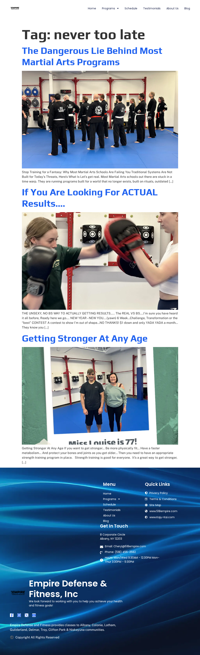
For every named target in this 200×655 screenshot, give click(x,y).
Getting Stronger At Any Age (85, 338)
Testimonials (152, 8)
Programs (108, 8)
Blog (187, 8)
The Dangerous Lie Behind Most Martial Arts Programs (92, 56)
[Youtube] (34, 615)
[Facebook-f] (11, 615)
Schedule (131, 8)
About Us (172, 8)
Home (92, 8)
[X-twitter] (26, 615)
